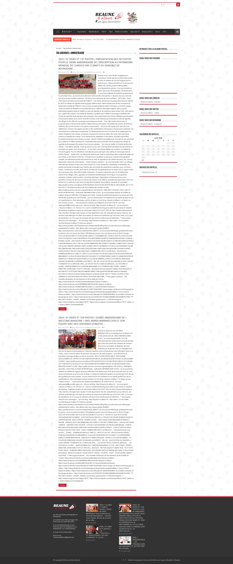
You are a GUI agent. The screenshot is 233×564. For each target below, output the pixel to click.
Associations (81, 32)
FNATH (104, 32)
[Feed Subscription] (135, 53)
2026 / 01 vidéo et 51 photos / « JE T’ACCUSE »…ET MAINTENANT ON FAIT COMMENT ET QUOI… (106, 39)
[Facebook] (164, 4)
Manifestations (94, 32)
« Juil (142, 160)
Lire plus (62, 309)
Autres (157, 32)
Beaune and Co (147, 32)
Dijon (111, 32)
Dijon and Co (134, 32)
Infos (164, 32)
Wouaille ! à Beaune (173, 560)
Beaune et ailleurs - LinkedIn (150, 102)
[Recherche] (178, 4)
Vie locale (67, 32)
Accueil (57, 31)
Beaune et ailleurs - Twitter (150, 113)
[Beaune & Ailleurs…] (116, 17)
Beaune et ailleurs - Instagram (151, 124)
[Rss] (162, 4)
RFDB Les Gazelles (121, 32)
